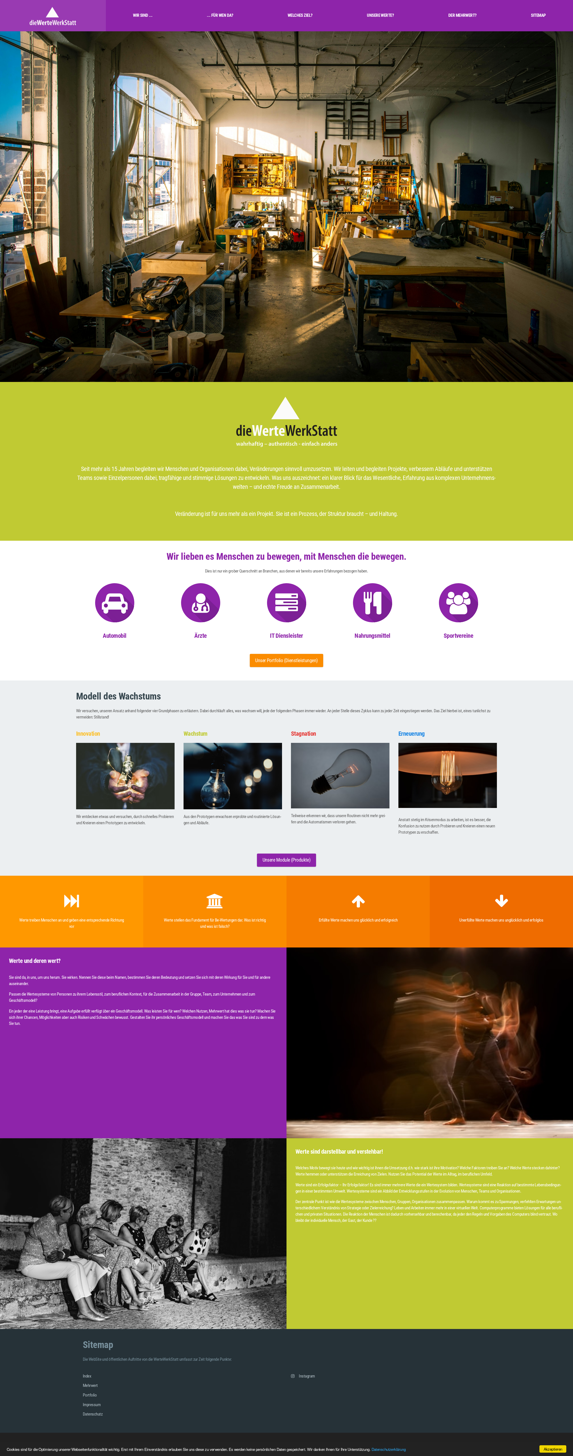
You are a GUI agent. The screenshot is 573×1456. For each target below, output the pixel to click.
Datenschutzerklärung (389, 1449)
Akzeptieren (553, 1449)
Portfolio (90, 1395)
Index (87, 1376)
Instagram (307, 1376)
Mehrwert (90, 1385)
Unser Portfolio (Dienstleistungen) (286, 660)
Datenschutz (93, 1414)
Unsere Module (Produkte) (287, 860)
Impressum (91, 1404)
